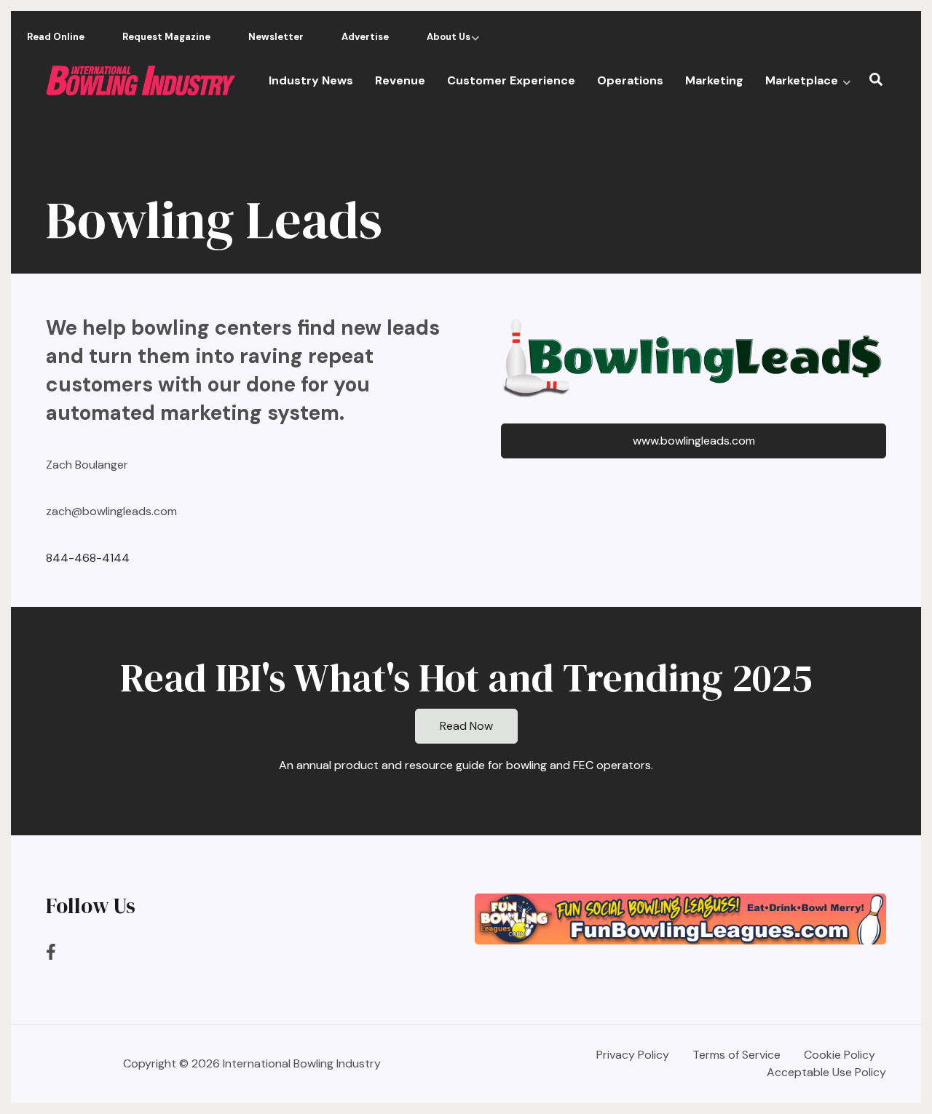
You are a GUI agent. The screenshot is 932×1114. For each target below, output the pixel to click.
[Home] (140, 79)
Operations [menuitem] (630, 80)
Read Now (466, 725)
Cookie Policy (839, 1055)
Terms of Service (736, 1055)
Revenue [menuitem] (400, 80)
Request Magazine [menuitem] (166, 37)
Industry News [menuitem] (311, 80)
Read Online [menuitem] (55, 37)
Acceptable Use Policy (826, 1072)
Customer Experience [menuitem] (511, 80)
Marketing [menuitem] (714, 80)
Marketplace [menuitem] (807, 86)
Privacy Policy (632, 1055)
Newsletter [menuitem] (276, 37)
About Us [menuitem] (444, 41)
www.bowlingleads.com (694, 440)
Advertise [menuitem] (365, 37)
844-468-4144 (88, 557)
